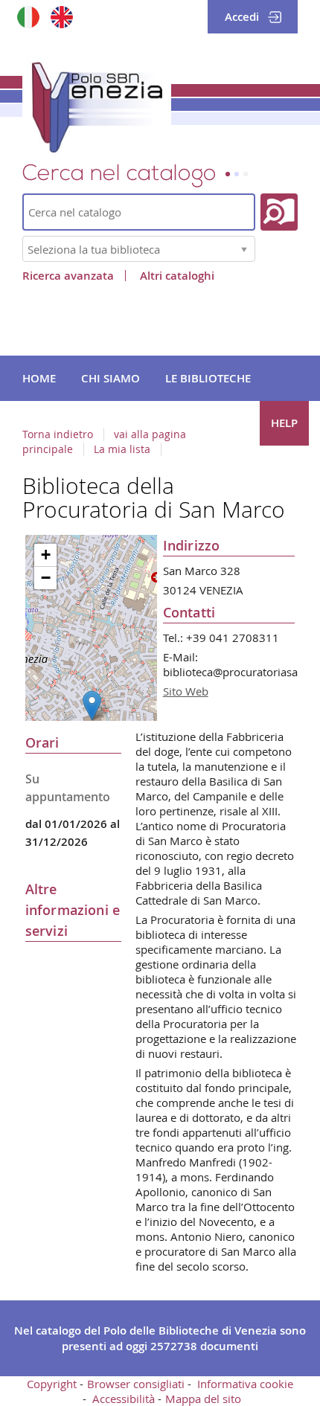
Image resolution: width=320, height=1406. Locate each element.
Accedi (242, 17)
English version (61, 16)
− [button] (46, 577)
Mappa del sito (203, 1398)
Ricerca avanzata (68, 275)
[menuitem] (39, 378)
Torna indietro (57, 434)
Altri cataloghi (177, 275)
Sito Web (185, 691)
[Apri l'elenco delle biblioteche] (244, 249)
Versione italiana (28, 16)
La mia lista (122, 449)
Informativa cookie (245, 1383)
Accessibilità (123, 1398)
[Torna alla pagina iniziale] (96, 104)
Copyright (52, 1383)
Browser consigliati (136, 1383)
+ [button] (46, 554)
